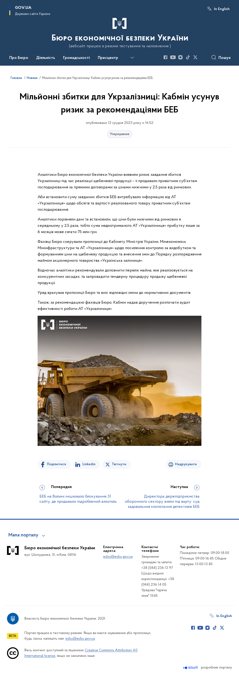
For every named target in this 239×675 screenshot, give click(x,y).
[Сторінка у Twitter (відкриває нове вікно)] (195, 57)
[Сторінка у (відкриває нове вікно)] (203, 57)
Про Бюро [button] (18, 58)
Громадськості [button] (76, 58)
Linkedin (88, 464)
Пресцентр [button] (108, 58)
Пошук (224, 58)
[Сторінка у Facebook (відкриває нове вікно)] (165, 57)
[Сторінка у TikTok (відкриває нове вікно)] (188, 57)
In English (222, 9)
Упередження (119, 134)
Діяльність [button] (45, 58)
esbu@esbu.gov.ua (118, 557)
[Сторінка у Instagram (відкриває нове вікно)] (180, 57)
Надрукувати (186, 464)
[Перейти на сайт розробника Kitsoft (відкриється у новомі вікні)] (191, 667)
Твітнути (119, 464)
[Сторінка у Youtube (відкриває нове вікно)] (173, 57)
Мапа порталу (23, 535)
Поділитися (56, 464)
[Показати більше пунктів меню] (132, 57)
